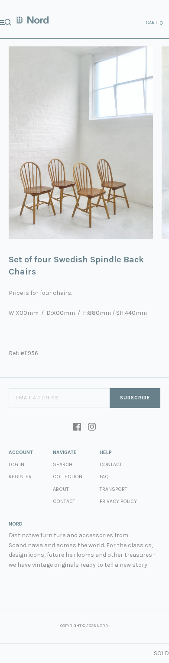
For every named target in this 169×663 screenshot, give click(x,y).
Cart (154, 23)
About (61, 489)
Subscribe (135, 398)
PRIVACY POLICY (118, 501)
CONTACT (111, 464)
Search (62, 464)
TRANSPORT (113, 489)
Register (20, 477)
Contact (64, 501)
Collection (67, 477)
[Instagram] (92, 427)
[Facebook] (77, 427)
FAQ (104, 477)
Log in (16, 464)
